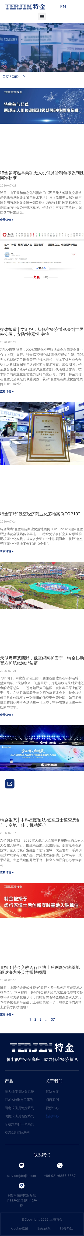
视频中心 (52, 1108)
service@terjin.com (21, 1176)
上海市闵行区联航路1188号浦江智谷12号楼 (21, 1200)
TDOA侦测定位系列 (19, 1100)
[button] (42, 16)
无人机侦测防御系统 (19, 1091)
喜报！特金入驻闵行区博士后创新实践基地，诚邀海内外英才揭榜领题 (42, 970)
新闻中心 (52, 1116)
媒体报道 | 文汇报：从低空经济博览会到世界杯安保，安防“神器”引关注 (42, 332)
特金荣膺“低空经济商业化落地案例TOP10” (40, 513)
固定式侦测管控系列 (19, 1108)
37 (53, 1019)
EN (63, 6)
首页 (5, 76)
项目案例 (52, 1100)
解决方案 (52, 1091)
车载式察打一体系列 (19, 1124)
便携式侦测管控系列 (19, 1116)
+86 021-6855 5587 (60, 1176)
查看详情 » (7, 219)
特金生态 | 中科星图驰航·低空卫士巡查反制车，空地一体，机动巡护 (40, 823)
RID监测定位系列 (17, 1132)
